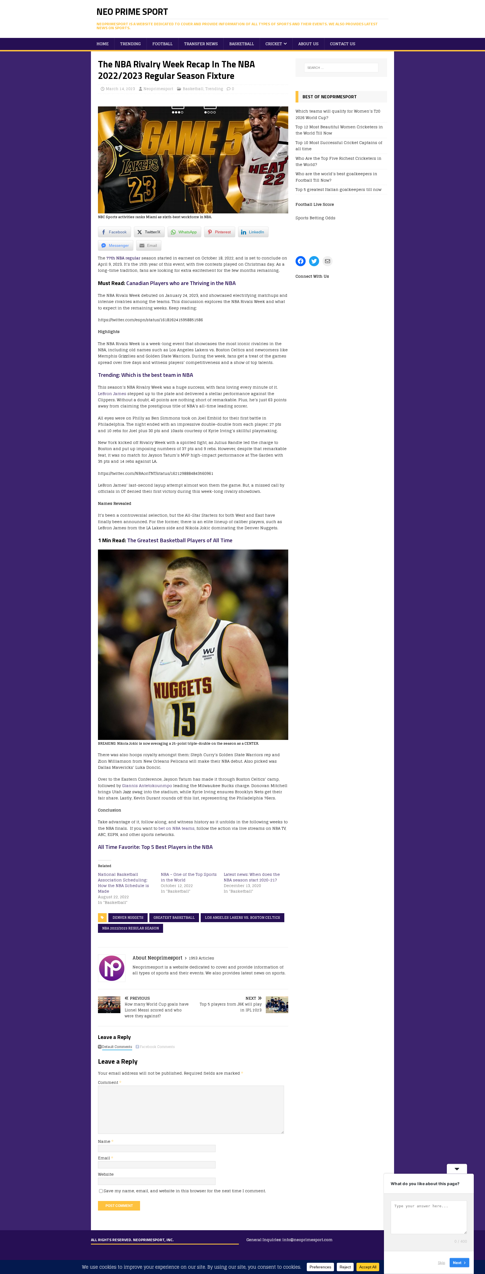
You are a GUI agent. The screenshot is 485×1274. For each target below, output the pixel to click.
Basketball (241, 43)
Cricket (274, 43)
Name (104, 1141)
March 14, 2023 (120, 89)
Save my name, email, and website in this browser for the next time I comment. (185, 1190)
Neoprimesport (158, 89)
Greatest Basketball (174, 917)
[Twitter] (314, 261)
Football (162, 43)
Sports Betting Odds (315, 217)
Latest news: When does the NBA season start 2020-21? (252, 877)
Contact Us (342, 43)
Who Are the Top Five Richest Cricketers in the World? (338, 161)
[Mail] (327, 261)
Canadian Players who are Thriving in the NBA (181, 283)
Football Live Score (315, 204)
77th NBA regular (123, 257)
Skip (441, 1262)
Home (103, 43)
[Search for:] (341, 67)
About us (308, 43)
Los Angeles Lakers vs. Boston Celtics (242, 917)
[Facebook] (301, 261)
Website (106, 1174)
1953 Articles (201, 958)
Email (104, 1157)
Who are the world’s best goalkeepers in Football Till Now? (336, 176)
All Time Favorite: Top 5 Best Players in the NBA (155, 846)
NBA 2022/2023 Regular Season (130, 928)
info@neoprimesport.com (307, 1240)
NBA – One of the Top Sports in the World (189, 877)
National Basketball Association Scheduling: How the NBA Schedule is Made (123, 883)
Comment (109, 1082)
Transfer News (201, 43)
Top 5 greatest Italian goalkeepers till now (338, 189)
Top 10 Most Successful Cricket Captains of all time (339, 145)
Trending (130, 43)
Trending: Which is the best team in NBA (145, 374)
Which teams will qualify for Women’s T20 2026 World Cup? (338, 114)
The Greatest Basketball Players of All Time (179, 540)
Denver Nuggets (128, 917)
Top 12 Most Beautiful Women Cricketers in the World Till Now (339, 129)
